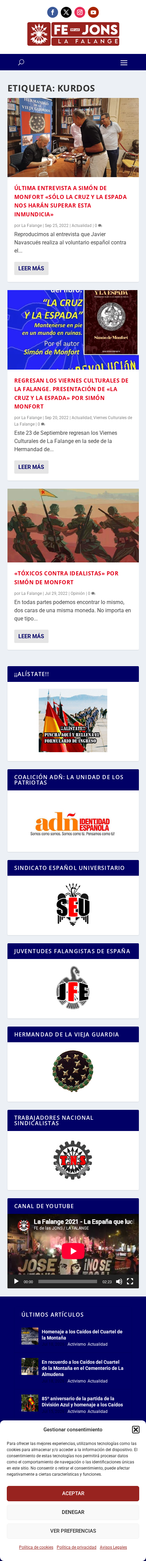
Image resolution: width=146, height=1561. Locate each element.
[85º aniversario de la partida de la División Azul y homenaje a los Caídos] (29, 1403)
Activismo (77, 1344)
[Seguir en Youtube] (93, 12)
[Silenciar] (119, 1281)
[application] (73, 1251)
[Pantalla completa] (130, 1281)
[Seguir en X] (66, 12)
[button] (135, 1429)
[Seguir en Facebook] (52, 12)
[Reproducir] (16, 1281)
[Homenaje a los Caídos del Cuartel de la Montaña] (29, 1336)
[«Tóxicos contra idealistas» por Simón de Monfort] (73, 525)
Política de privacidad (76, 1547)
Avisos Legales (113, 1547)
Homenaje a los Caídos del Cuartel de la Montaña (82, 1335)
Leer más (31, 268)
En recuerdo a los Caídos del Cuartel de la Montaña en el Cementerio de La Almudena (83, 1368)
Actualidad (82, 225)
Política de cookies (36, 1547)
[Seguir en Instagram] (79, 12)
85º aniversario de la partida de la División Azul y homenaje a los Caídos (82, 1401)
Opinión (78, 593)
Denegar (73, 1512)
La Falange (31, 225)
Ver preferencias (73, 1531)
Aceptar (73, 1493)
